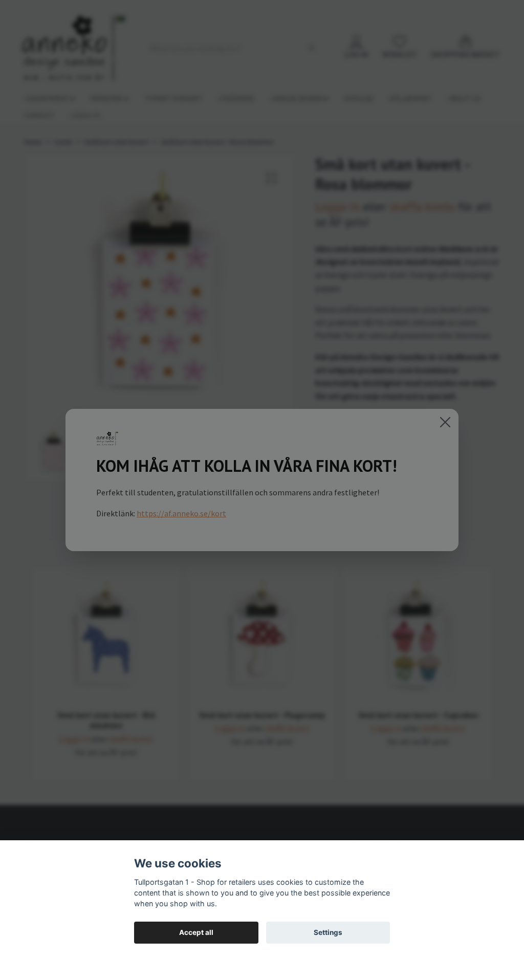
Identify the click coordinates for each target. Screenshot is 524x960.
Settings (328, 932)
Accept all (196, 932)
